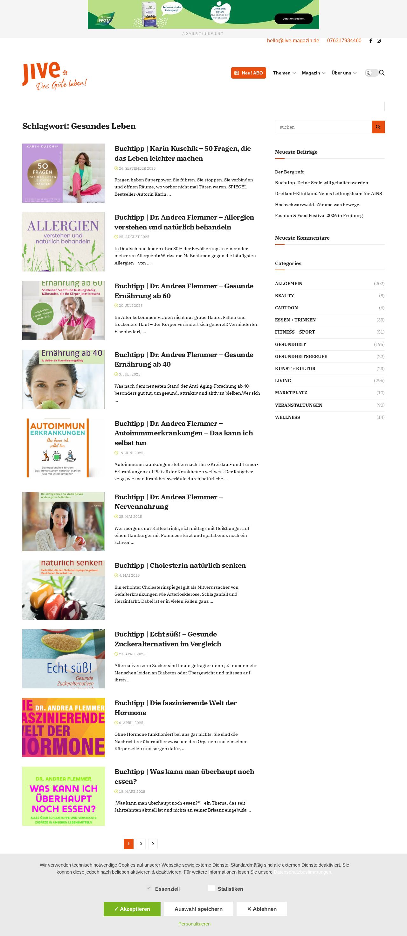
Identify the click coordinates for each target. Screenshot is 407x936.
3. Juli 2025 (129, 374)
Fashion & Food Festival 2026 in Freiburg (319, 215)
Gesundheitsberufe (301, 356)
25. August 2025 (133, 237)
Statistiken (230, 889)
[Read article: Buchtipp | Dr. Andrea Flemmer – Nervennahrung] (63, 521)
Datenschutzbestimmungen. (303, 872)
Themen (282, 72)
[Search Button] (382, 73)
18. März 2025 (131, 791)
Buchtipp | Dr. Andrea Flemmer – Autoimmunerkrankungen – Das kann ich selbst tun (183, 433)
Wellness (287, 417)
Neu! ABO (252, 72)
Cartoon (286, 308)
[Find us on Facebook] (370, 41)
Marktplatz (291, 393)
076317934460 (344, 40)
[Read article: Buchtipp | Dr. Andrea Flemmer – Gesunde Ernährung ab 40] (63, 379)
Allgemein (288, 283)
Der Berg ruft (289, 172)
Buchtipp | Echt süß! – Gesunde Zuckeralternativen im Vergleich (167, 638)
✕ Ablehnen (262, 909)
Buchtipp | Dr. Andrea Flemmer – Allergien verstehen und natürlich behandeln (184, 221)
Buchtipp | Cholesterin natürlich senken (180, 565)
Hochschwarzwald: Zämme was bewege (317, 205)
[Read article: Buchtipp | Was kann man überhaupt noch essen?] (63, 796)
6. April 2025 (130, 723)
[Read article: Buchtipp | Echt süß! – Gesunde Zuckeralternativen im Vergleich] (63, 658)
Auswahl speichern (199, 909)
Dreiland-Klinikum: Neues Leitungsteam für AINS (328, 193)
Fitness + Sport (295, 332)
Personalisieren (194, 923)
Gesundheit (290, 344)
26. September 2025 (137, 168)
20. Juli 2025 (130, 305)
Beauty (284, 296)
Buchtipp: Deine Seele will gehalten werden (321, 183)
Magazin (311, 72)
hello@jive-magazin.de (293, 40)
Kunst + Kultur (295, 368)
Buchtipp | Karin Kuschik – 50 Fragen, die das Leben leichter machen (182, 153)
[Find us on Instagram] (379, 41)
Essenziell (167, 889)
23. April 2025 (132, 654)
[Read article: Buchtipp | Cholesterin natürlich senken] (63, 590)
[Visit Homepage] (87, 76)
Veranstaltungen (298, 405)
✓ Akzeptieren (132, 909)
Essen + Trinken (295, 320)
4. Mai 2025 (129, 575)
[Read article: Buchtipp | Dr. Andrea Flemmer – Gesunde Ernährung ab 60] (63, 310)
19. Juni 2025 (130, 453)
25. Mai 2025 (130, 516)
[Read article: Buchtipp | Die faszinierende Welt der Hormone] (63, 727)
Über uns (341, 72)
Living (283, 381)
